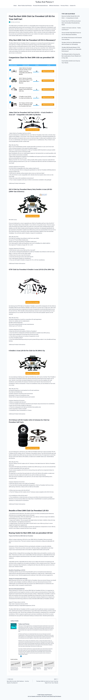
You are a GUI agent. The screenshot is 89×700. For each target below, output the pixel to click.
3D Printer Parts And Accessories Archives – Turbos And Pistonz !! (15, 668)
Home (15, 5)
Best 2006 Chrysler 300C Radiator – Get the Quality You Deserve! (18, 681)
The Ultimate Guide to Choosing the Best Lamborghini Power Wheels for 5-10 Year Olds (71, 56)
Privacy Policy (65, 5)
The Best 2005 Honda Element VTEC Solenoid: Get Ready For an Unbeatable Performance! (71, 49)
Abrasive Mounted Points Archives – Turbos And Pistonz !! (48, 668)
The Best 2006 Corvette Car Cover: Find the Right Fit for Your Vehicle (47, 681)
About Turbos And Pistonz (25, 5)
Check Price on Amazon (48, 71)
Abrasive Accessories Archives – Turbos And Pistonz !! (37, 668)
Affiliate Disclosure (54, 5)
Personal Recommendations (40, 5)
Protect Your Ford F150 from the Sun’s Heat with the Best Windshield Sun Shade (71, 22)
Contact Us (72, 5)
